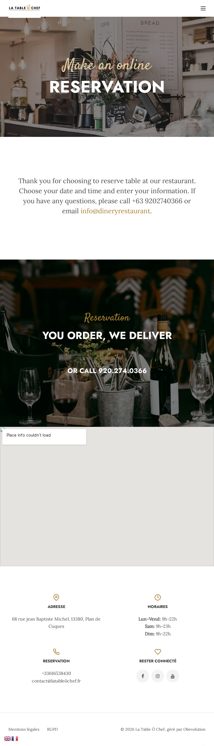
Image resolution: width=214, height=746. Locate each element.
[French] (15, 738)
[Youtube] (172, 676)
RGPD (52, 729)
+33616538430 (56, 673)
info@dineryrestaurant (115, 211)
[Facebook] (142, 676)
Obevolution (194, 729)
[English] (7, 738)
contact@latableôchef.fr (56, 681)
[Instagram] (157, 676)
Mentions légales (23, 729)
